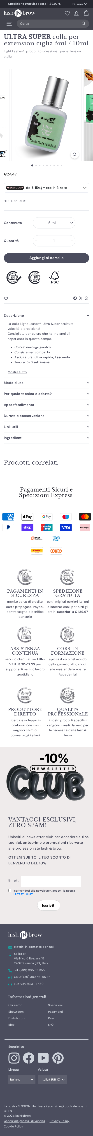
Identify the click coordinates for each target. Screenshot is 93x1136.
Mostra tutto (17, 372)
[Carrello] (86, 13)
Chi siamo (15, 1005)
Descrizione (14, 315)
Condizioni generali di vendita (24, 1121)
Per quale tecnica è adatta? (28, 394)
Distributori (16, 1018)
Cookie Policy (13, 1126)
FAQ (51, 1025)
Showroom (16, 1012)
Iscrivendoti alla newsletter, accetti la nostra (44, 892)
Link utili (11, 427)
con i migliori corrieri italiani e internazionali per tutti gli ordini (68, 607)
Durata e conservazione (24, 416)
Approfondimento (19, 405)
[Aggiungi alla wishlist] (14, 298)
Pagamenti (55, 1012)
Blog (11, 1025)
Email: (13, 880)
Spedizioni (55, 1005)
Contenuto (13, 223)
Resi (51, 1018)
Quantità (11, 241)
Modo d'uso (14, 383)
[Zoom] (75, 154)
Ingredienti (13, 438)
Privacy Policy (23, 894)
